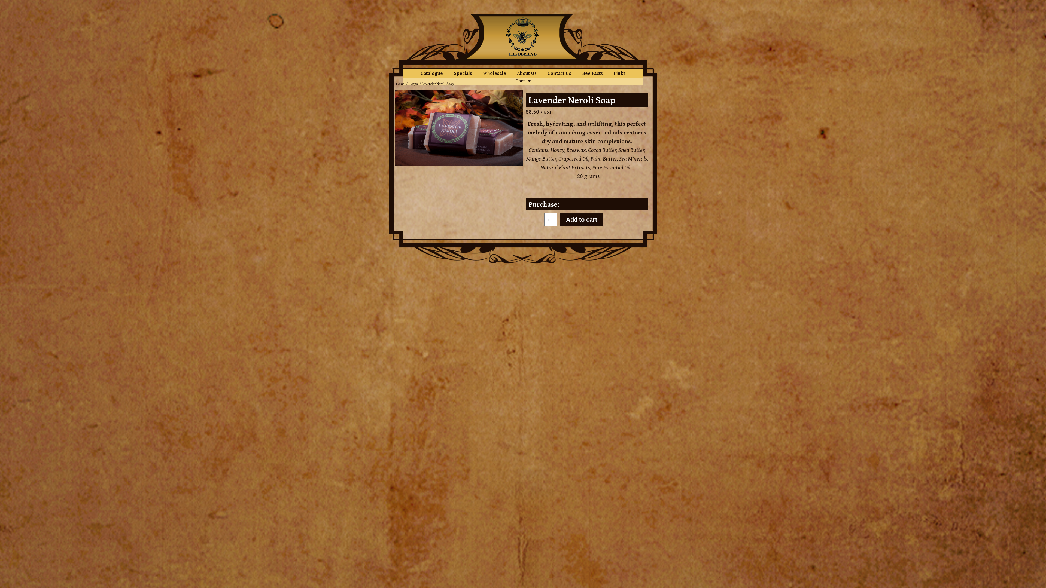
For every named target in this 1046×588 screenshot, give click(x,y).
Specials (463, 73)
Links (619, 73)
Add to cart (581, 219)
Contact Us (559, 73)
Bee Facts (592, 73)
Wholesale (494, 73)
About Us (527, 73)
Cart (520, 80)
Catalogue (432, 73)
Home (400, 83)
